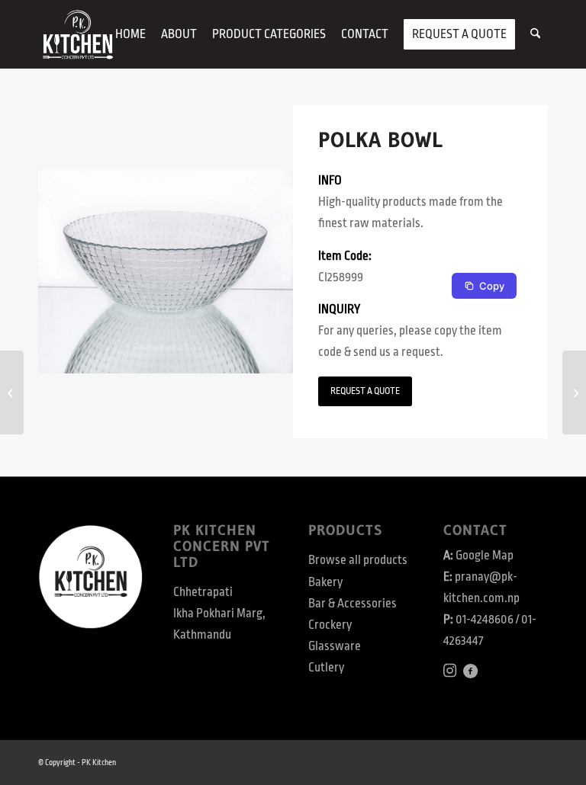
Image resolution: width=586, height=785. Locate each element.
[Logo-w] (77, 34)
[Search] (535, 34)
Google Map (485, 555)
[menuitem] (130, 34)
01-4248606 (485, 619)
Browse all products (357, 560)
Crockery (330, 625)
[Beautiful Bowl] (12, 392)
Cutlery (326, 667)
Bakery (325, 582)
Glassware (334, 646)
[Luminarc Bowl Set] (574, 392)
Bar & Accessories (352, 603)
